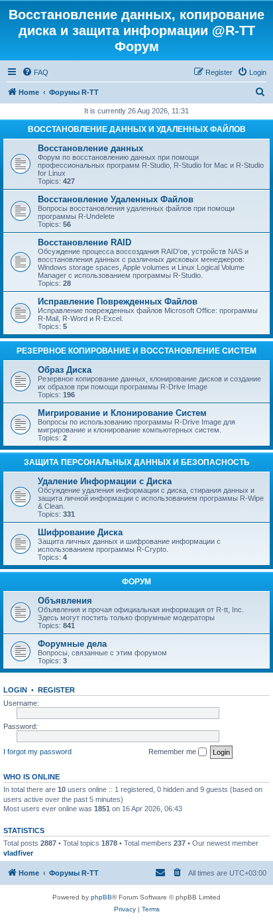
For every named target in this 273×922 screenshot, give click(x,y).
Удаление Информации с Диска (105, 481)
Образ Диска (64, 370)
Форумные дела (72, 644)
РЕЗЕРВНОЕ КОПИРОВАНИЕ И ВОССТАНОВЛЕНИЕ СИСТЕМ (136, 351)
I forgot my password (37, 752)
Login (15, 690)
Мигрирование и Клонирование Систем (122, 413)
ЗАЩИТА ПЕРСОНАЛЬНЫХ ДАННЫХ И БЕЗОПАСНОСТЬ (137, 462)
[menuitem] (35, 72)
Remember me (173, 752)
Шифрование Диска (80, 532)
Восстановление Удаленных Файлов (115, 199)
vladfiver (18, 853)
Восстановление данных (90, 148)
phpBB (101, 897)
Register (56, 690)
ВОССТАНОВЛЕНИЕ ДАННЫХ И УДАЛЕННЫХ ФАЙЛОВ (137, 129)
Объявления (65, 601)
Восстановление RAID (84, 242)
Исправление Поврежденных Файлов (117, 301)
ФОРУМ (136, 581)
